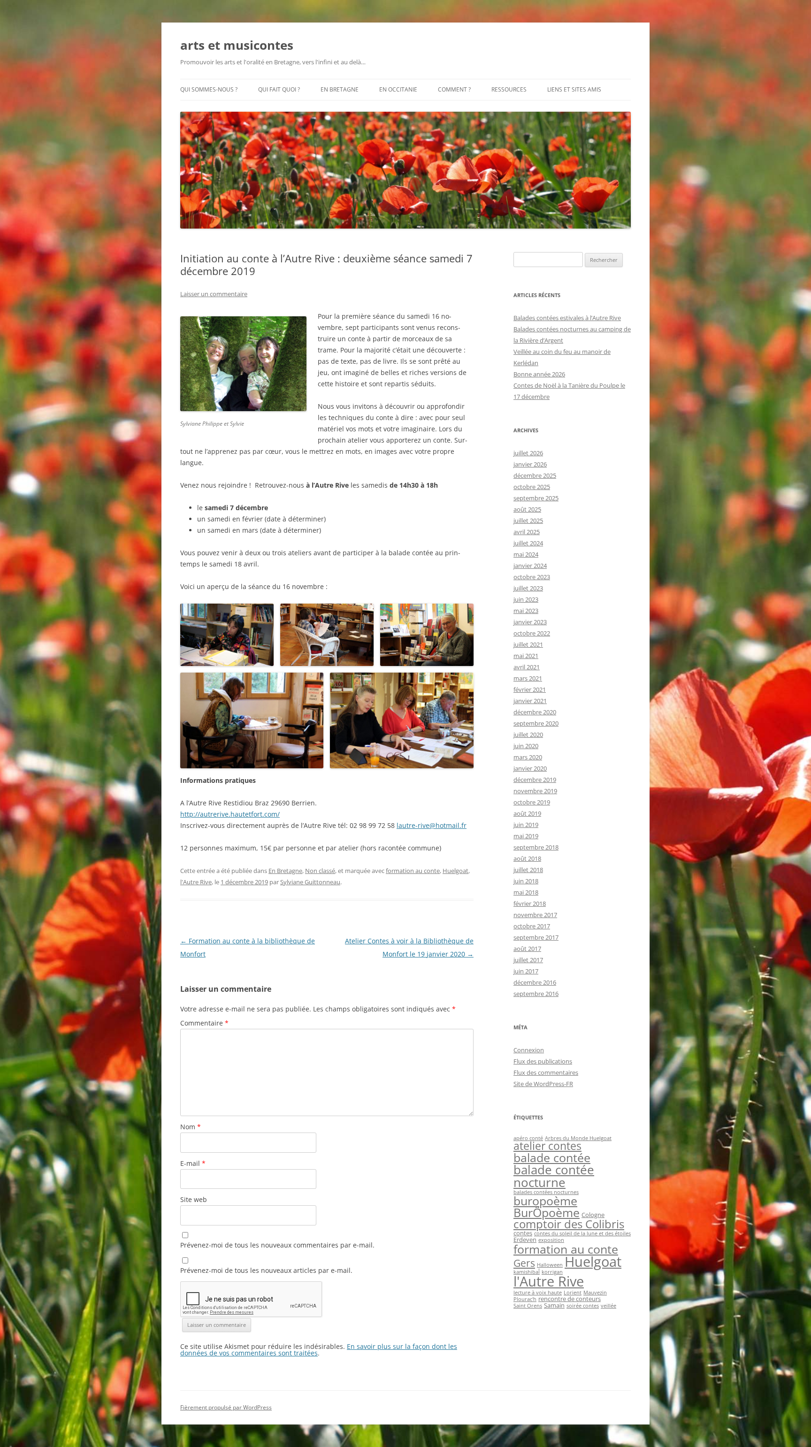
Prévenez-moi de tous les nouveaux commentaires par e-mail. (277, 1244)
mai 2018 (525, 892)
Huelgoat (455, 870)
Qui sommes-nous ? (208, 89)
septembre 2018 (536, 847)
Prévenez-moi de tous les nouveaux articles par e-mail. (266, 1270)
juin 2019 (525, 824)
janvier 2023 (530, 622)
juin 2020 (525, 746)
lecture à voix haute (537, 1292)
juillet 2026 (528, 453)
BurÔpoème (546, 1212)
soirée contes (582, 1305)
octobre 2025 (531, 486)
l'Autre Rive (196, 882)
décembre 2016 (534, 982)
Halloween (550, 1265)
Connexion (528, 1050)
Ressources (509, 89)
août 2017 (527, 948)
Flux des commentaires (545, 1072)
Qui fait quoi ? (279, 89)
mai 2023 (525, 610)
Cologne (592, 1214)
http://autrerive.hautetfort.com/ (230, 814)
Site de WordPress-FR (543, 1084)
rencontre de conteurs (569, 1298)
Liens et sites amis (574, 89)
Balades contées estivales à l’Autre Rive (567, 318)
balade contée (551, 1157)
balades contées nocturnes (546, 1192)
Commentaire (204, 1022)
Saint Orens (527, 1305)
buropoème (545, 1201)
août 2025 (527, 509)
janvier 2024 (530, 565)
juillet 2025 (528, 520)
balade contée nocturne (553, 1175)
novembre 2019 (535, 791)
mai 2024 (525, 554)
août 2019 (527, 813)
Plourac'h (524, 1299)
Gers (524, 1263)
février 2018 (529, 903)
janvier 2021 (530, 701)
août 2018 (527, 858)
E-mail (193, 1163)
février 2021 (529, 689)
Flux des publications (542, 1061)
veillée (608, 1305)
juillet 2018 (528, 869)
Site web (193, 1199)
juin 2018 (525, 881)
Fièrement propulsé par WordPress (226, 1407)
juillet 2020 (528, 734)
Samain (554, 1305)
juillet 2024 (528, 543)
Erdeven (524, 1239)
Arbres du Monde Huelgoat (578, 1138)
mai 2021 (525, 655)
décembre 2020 (534, 712)
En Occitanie (398, 89)
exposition (551, 1240)
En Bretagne (340, 89)
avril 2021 (526, 667)
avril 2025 (526, 532)
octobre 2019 (531, 802)
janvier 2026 (530, 464)
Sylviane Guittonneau (310, 882)
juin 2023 (525, 599)
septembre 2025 (536, 498)
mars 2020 (527, 757)
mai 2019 (525, 836)
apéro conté (528, 1138)
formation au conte (413, 870)
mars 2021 (527, 678)
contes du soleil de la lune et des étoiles (582, 1233)
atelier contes (547, 1146)
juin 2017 (525, 971)
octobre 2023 (531, 577)
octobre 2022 (531, 633)
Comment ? (454, 89)
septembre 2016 (536, 993)
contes (522, 1233)
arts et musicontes (236, 45)
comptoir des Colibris (568, 1224)
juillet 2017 (528, 960)
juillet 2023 (528, 588)
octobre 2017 (531, 926)
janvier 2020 (530, 768)
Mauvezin (595, 1292)
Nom (190, 1126)
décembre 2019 (534, 779)
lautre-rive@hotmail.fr (432, 825)
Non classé (320, 870)
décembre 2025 (534, 475)
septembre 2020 (536, 723)
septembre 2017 (536, 937)
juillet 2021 (528, 644)
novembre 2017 (535, 915)
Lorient (572, 1292)
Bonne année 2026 (539, 374)
